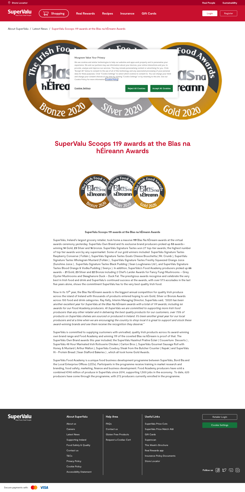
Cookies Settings (82, 88)
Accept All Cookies (161, 88)
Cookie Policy (112, 79)
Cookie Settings (219, 425)
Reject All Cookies (136, 88)
